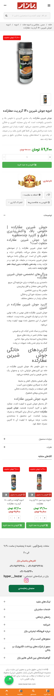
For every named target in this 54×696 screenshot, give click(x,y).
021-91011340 (26, 571)
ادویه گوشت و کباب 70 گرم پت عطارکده (14, 502)
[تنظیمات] (5, 6)
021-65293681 (35, 566)
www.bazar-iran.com (27, 684)
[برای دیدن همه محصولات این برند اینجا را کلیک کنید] (29, 181)
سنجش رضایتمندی (26, 588)
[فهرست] (49, 6)
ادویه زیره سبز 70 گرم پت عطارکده (40, 502)
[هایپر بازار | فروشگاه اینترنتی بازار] (27, 5)
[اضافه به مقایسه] (31, 495)
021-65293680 (17, 566)
